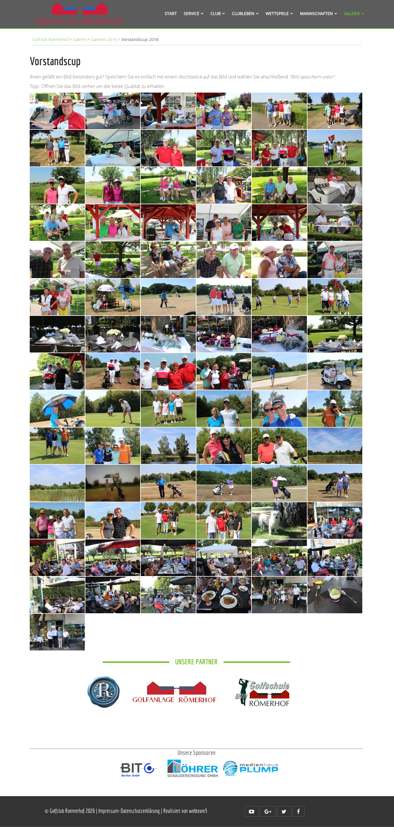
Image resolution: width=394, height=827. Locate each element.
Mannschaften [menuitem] (316, 13)
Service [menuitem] (191, 13)
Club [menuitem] (216, 13)
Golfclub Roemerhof (50, 39)
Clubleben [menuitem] (243, 13)
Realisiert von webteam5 (185, 810)
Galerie (79, 39)
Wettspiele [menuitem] (277, 13)
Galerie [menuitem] (352, 13)
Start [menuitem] (171, 13)
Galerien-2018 (104, 39)
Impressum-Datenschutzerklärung (129, 810)
